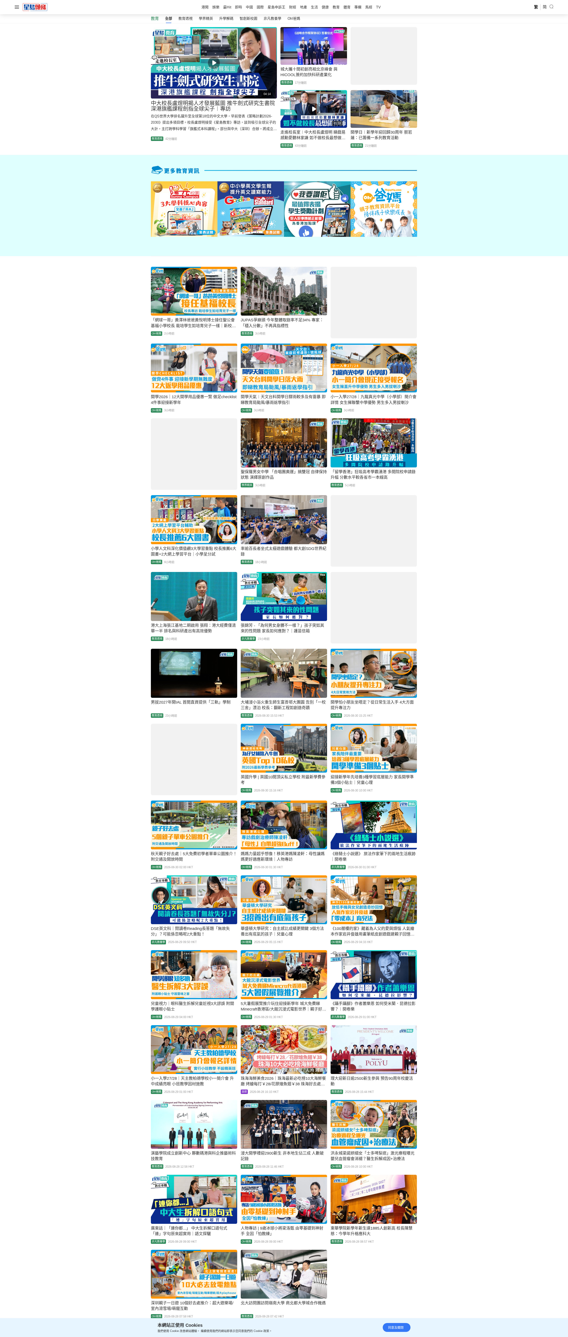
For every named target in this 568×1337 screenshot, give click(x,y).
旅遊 (244, 1091)
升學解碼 (226, 18)
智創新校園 (248, 18)
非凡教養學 (272, 18)
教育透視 (185, 18)
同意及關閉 (396, 1327)
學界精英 (206, 18)
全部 (168, 18)
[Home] (35, 7)
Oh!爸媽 (294, 18)
